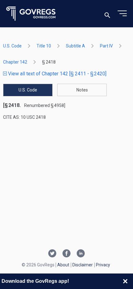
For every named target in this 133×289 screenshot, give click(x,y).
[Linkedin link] (81, 254)
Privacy (103, 264)
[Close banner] (125, 281)
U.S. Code (12, 45)
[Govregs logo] (31, 14)
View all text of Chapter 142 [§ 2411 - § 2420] (56, 74)
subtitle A (75, 45)
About (63, 264)
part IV (106, 45)
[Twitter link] (52, 254)
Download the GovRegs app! (35, 281)
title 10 (43, 45)
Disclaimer (82, 264)
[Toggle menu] (122, 14)
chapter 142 (15, 62)
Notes (82, 89)
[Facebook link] (66, 254)
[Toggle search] (107, 14)
